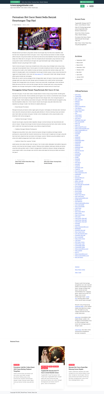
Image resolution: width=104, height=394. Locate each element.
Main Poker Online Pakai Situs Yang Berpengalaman (83, 43)
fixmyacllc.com (79, 182)
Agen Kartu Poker (80, 215)
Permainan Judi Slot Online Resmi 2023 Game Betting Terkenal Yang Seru (24, 369)
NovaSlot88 (78, 188)
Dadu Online (78, 213)
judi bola (77, 152)
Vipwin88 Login (79, 167)
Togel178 (77, 160)
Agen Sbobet (78, 250)
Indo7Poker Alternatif (81, 218)
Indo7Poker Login (80, 243)
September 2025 (81, 60)
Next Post (46, 160)
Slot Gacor (78, 118)
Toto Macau (78, 108)
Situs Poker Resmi (80, 211)
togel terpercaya (79, 150)
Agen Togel (78, 272)
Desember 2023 (81, 67)
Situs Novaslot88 (79, 121)
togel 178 (77, 123)
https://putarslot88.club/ (81, 198)
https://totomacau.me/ (81, 172)
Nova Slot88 (78, 186)
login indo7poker (79, 196)
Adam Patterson (17, 24)
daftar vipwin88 (79, 181)
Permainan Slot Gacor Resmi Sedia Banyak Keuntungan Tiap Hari (82, 38)
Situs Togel (78, 98)
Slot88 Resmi (78, 199)
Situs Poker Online (80, 269)
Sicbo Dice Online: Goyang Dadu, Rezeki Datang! (35, 2)
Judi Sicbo (78, 240)
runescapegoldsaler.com (21, 5)
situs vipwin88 (79, 99)
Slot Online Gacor (80, 110)
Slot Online (16, 364)
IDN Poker (78, 94)
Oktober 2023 (80, 70)
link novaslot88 (79, 171)
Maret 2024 (80, 65)
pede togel (78, 317)
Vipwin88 (77, 149)
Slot (76, 113)
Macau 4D (78, 210)
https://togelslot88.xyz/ (81, 130)
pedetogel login (79, 147)
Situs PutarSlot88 (79, 206)
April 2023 (79, 74)
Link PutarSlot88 (79, 205)
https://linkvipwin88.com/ (82, 227)
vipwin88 (77, 133)
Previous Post (20, 160)
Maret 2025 (80, 62)
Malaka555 (78, 228)
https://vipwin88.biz (80, 106)
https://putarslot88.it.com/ (82, 255)
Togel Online (78, 116)
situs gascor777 (39, 74)
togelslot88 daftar (79, 140)
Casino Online (45, 366)
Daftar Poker (78, 111)
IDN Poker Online (79, 242)
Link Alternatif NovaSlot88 (82, 184)
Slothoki (77, 267)
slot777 (77, 252)
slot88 (76, 135)
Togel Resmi (78, 115)
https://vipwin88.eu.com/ (81, 249)
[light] (89, 6)
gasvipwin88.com (79, 177)
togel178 (77, 101)
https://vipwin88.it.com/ (81, 254)
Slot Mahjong (78, 201)
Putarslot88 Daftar (80, 245)
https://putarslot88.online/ (82, 203)
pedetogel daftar (79, 306)
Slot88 (77, 157)
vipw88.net (78, 179)
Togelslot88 (78, 96)
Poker (50, 366)
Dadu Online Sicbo (80, 238)
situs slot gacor (79, 257)
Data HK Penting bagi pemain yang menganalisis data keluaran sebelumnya (83, 29)
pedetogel (77, 137)
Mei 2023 (79, 72)
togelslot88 (78, 132)
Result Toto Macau (80, 194)
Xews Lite (34, 392)
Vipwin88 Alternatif (80, 230)
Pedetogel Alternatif (80, 120)
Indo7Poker (78, 208)
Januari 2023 (80, 77)
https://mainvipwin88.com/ (82, 128)
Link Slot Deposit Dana (81, 233)
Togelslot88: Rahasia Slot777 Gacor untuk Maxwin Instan (83, 24)
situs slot (77, 176)
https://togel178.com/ (80, 127)
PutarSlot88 (78, 193)
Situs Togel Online (80, 232)
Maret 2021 (80, 79)
